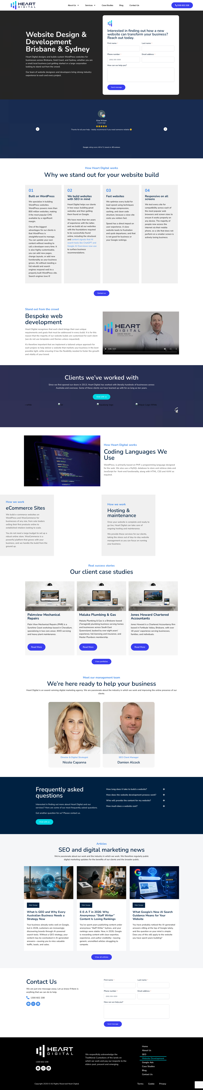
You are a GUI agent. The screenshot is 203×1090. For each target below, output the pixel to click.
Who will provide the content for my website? (128, 800)
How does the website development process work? (131, 794)
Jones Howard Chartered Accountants (150, 616)
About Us (72, 5)
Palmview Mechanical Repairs (43, 616)
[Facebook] (28, 1004)
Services (89, 5)
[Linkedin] (38, 1004)
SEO (144, 1054)
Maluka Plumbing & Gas (97, 614)
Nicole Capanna (74, 762)
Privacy (162, 1083)
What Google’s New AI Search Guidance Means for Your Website (153, 915)
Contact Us (134, 5)
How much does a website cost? (121, 806)
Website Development (153, 1058)
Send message (116, 87)
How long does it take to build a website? (126, 789)
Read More (36, 647)
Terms (140, 1083)
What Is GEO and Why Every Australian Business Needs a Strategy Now (46, 915)
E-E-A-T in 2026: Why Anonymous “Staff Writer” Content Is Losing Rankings (98, 915)
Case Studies (107, 5)
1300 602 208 (42, 1062)
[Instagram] (33, 1004)
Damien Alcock (128, 762)
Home (145, 1046)
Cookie (151, 1083)
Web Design (33, 905)
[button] (165, 129)
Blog (121, 5)
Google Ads (148, 1062)
